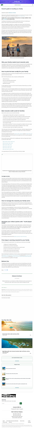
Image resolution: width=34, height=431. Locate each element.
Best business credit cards (8, 143)
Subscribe (4, 399)
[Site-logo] (2, 5)
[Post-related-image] (17, 325)
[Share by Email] (7, 270)
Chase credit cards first (18, 133)
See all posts (17, 387)
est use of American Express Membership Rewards (21, 256)
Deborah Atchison (12, 12)
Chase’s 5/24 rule (29, 133)
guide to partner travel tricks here (20, 236)
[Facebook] (4, 270)
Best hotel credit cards (7, 147)
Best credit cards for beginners (9, 141)
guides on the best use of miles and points (11, 255)
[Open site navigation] (32, 5)
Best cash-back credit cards (8, 149)
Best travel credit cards (7, 144)
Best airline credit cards (7, 146)
